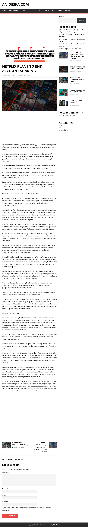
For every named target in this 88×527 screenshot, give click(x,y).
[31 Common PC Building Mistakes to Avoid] (63, 82)
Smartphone (13, 11)
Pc (29, 11)
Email (4, 495)
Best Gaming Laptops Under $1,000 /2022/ (77, 91)
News (23, 11)
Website (5, 501)
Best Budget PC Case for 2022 (70, 49)
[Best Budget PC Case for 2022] (63, 105)
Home (4, 11)
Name (4, 489)
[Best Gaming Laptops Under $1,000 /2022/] (63, 94)
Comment (5, 473)
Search (61, 17)
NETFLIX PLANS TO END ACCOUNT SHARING (78, 68)
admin (21, 76)
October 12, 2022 (10, 76)
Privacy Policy (49, 11)
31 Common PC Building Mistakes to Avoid (77, 79)
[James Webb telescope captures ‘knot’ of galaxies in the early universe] (63, 57)
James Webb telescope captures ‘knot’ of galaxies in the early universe (78, 55)
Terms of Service (64, 11)
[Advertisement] (29, 31)
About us (37, 11)
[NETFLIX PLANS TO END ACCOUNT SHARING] (63, 71)
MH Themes (56, 525)
